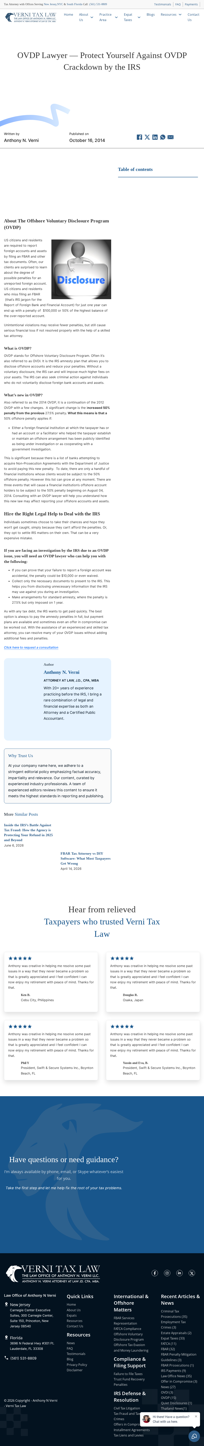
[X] (147, 137)
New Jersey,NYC (53, 4)
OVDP (109, 82)
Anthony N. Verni (21, 140)
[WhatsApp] (163, 137)
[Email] (171, 137)
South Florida (74, 4)
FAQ (178, 4)
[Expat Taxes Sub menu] (139, 17)
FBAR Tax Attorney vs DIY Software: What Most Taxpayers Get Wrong (86, 858)
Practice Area (105, 17)
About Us (83, 17)
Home (68, 14)
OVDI (94, 82)
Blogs (151, 14)
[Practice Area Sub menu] (116, 17)
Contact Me (72, 732)
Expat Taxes (128, 17)
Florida (16, 1337)
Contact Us (193, 17)
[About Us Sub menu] (91, 17)
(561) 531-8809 (98, 4)
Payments (191, 4)
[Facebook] (139, 137)
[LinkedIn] (155, 137)
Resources (169, 14)
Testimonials (162, 4)
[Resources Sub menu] (180, 14)
